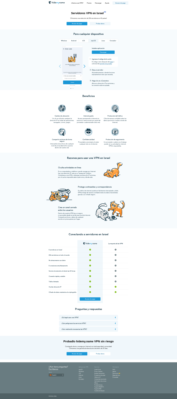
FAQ (113, 369)
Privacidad (115, 377)
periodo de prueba (106, 64)
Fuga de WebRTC (99, 387)
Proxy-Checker (98, 371)
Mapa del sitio (116, 375)
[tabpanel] (72, 66)
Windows (81, 371)
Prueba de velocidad (99, 375)
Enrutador (81, 379)
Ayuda (107, 3)
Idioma (50, 372)
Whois (96, 383)
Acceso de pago (120, 3)
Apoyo (114, 371)
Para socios (115, 373)
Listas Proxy (97, 369)
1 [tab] (70, 88)
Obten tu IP (97, 377)
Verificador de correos (100, 381)
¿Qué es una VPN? (77, 3)
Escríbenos (53, 369)
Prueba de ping (98, 385)
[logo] (57, 2)
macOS (80, 369)
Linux (80, 377)
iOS (80, 373)
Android (81, 375)
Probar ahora (100, 24)
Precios (89, 3)
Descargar (98, 3)
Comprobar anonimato (100, 379)
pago (111, 62)
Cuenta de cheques (99, 390)
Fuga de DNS (97, 388)
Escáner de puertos (99, 373)
